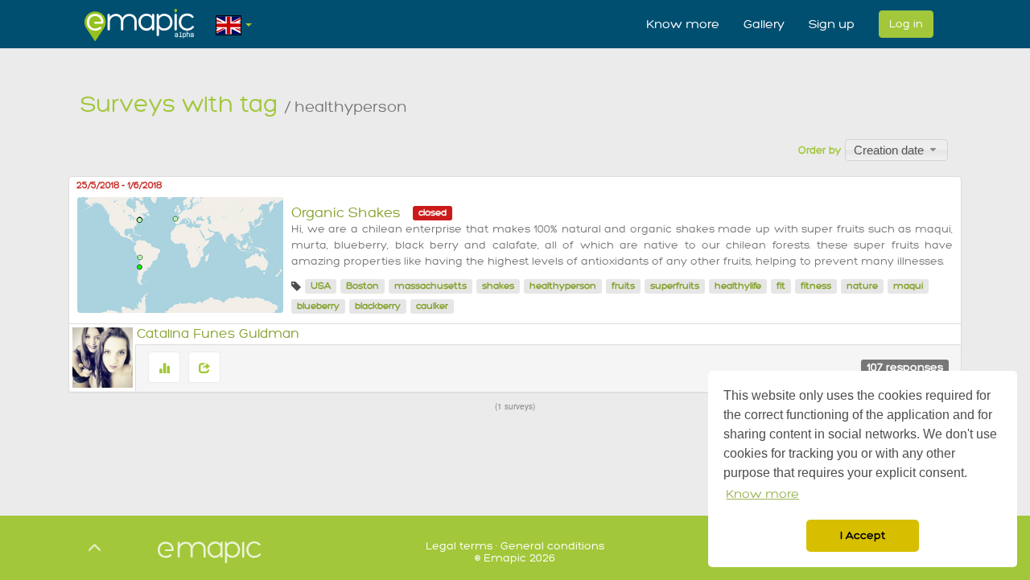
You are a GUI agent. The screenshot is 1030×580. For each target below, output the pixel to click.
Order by (819, 150)
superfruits (674, 286)
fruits (623, 286)
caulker (432, 306)
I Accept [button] (862, 535)
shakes (498, 286)
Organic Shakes (346, 212)
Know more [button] (762, 494)
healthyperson (562, 286)
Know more (682, 24)
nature (862, 286)
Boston (362, 286)
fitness (816, 286)
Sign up (832, 24)
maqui (908, 286)
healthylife (738, 286)
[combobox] (896, 149)
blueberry (318, 306)
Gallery (764, 24)
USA (321, 286)
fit (781, 286)
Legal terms (459, 546)
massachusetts (430, 286)
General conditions (552, 546)
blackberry (378, 306)
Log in (906, 24)
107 (905, 367)
